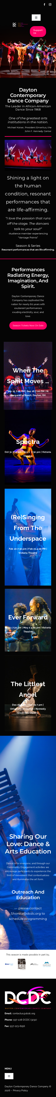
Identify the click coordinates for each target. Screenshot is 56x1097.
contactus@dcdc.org (24, 1013)
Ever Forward (28, 617)
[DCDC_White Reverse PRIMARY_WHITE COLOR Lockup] (20, 23)
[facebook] (44, 4)
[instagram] (50, 4)
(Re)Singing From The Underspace (27, 527)
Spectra (28, 441)
